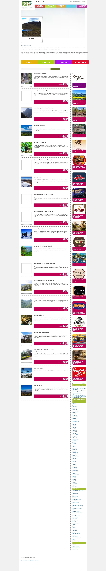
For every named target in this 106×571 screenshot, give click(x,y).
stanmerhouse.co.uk (76, 533)
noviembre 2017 (75, 436)
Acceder (74, 544)
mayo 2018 (74, 427)
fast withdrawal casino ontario (77, 512)
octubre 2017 (74, 437)
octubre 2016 (74, 455)
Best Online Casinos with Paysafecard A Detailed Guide (77, 394)
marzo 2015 (74, 483)
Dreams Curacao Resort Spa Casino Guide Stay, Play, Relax (78, 391)
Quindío (63, 62)
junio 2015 (74, 479)
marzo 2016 (74, 465)
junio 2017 (74, 443)
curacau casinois (75, 502)
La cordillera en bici (76, 515)
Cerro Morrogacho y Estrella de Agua (44, 108)
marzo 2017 (74, 448)
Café (73, 494)
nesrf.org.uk (74, 518)
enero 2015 (74, 486)
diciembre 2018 (75, 416)
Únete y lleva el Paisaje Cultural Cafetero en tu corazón (71, 6)
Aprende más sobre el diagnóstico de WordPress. (30, 560)
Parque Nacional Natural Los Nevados (44, 229)
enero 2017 (74, 451)
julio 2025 (74, 413)
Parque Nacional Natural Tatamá (43, 246)
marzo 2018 (74, 430)
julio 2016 (74, 459)
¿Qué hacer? (25, 45)
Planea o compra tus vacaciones (50, 6)
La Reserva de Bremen (40, 142)
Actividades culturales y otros (77, 490)
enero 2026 (74, 409)
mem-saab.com (75, 517)
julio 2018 (74, 424)
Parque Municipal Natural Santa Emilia (44, 211)
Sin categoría (74, 530)
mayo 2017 (74, 445)
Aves (73, 491)
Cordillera (74, 497)
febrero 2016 (74, 467)
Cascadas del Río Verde (40, 73)
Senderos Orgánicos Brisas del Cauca (44, 349)
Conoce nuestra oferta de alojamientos (40, 6)
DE (72, 503)
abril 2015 (74, 482)
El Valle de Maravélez (39, 125)
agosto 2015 (74, 476)
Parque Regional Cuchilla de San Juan (44, 263)
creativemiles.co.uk (75, 500)
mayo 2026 (74, 406)
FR (72, 514)
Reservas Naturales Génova (41, 332)
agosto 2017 (74, 440)
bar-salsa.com (75, 493)
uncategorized (75, 536)
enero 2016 (74, 468)
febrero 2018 (74, 431)
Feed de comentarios (76, 547)
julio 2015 (74, 477)
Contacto (83, 1)
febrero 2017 (74, 449)
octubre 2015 (74, 473)
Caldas (29, 62)
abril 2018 (74, 428)
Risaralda (46, 62)
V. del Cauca (80, 62)
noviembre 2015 (75, 471)
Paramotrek (37, 177)
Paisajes (73, 524)
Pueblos (73, 527)
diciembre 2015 (75, 470)
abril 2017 (74, 446)
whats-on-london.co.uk (76, 537)
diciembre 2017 (75, 434)
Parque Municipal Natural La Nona (43, 194)
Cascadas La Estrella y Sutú (41, 91)
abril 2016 (74, 464)
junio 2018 (74, 425)
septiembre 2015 (75, 474)
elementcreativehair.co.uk (77, 508)
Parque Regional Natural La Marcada (44, 280)
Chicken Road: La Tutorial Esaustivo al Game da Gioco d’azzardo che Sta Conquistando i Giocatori (79, 396)
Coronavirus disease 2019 (77, 386)
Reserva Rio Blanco (39, 315)
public (73, 526)
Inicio (71, 1)
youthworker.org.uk (76, 540)
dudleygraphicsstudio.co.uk (77, 506)
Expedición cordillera (76, 511)
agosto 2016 (74, 458)
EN (73, 509)
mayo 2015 (74, 480)
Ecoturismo (29, 45)
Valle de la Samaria (39, 368)
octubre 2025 (74, 412)
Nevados (74, 521)
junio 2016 (74, 461)
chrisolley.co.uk (75, 496)
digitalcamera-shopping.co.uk (77, 505)
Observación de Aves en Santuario (43, 160)
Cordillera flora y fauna (76, 499)
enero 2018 (74, 433)
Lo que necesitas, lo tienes (61, 5)
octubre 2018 (74, 419)
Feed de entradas (75, 546)
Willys (73, 539)
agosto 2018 (74, 422)
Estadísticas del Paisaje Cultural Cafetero (82, 6)
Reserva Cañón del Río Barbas (42, 298)
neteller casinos (75, 520)
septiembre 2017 (75, 439)
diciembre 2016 (75, 452)
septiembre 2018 (75, 421)
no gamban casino (75, 523)
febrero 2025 (74, 415)
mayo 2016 (74, 462)
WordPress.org (75, 549)
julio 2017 (74, 442)
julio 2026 (74, 403)
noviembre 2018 (75, 418)
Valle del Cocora (38, 385)
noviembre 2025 (75, 410)
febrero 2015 (74, 485)
